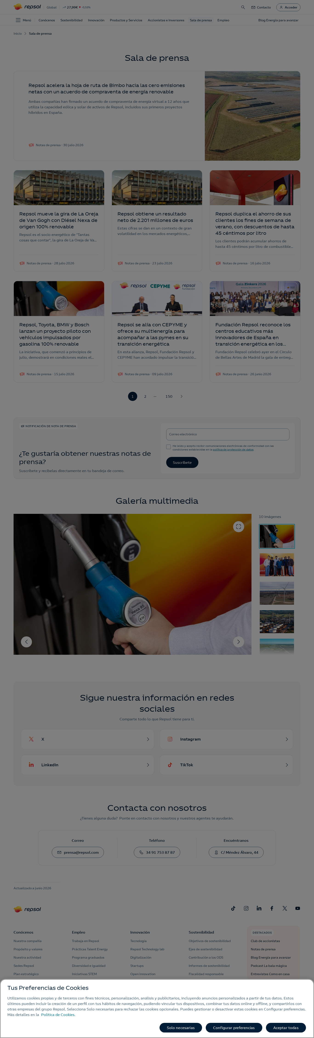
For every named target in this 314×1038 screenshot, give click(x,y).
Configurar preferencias (234, 1027)
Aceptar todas (286, 1027)
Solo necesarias (181, 1027)
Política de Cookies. (58, 1014)
